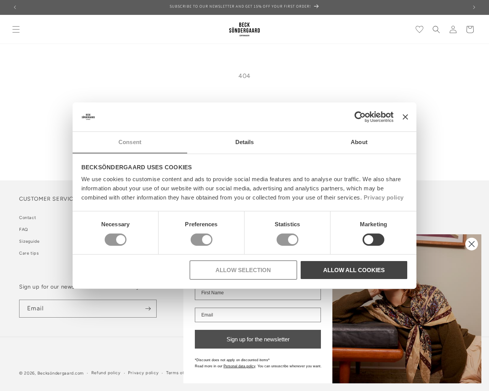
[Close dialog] (471, 244)
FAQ (23, 229)
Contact (27, 217)
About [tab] (359, 142)
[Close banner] (405, 117)
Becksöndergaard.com (60, 373)
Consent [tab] (129, 142)
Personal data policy (239, 366)
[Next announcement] (474, 7)
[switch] (201, 240)
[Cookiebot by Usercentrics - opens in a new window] (360, 117)
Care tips (29, 253)
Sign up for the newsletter (258, 339)
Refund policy (106, 372)
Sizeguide (29, 241)
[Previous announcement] (14, 7)
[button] (16, 29)
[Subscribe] (147, 309)
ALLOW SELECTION (243, 270)
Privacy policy (384, 197)
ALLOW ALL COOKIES (354, 270)
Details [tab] (244, 142)
